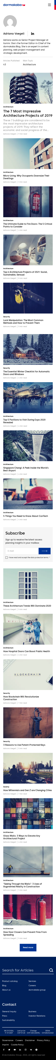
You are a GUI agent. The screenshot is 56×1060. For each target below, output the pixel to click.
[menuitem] (14, 5)
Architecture (8, 107)
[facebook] (4, 1050)
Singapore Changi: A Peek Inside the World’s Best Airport (26, 469)
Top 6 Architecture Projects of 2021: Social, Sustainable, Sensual (25, 273)
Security (6, 317)
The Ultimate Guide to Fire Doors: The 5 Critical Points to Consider (27, 225)
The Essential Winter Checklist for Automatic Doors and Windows (26, 373)
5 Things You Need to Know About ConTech (25, 516)
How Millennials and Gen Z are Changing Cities (27, 790)
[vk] (31, 1050)
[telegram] (36, 1050)
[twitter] (9, 1050)
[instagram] (26, 1050)
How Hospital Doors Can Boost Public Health (26, 651)
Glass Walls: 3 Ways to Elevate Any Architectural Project (21, 837)
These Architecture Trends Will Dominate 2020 (27, 606)
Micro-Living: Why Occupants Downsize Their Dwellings (26, 177)
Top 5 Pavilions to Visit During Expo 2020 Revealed (24, 421)
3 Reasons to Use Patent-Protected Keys (24, 745)
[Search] (51, 970)
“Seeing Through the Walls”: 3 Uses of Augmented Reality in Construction (22, 885)
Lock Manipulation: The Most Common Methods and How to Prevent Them (23, 321)
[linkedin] (20, 1050)
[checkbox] (6, 557)
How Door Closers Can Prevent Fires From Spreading (25, 933)
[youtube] (15, 1050)
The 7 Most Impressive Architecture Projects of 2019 (27, 113)
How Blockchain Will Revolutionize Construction (21, 698)
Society (6, 787)
